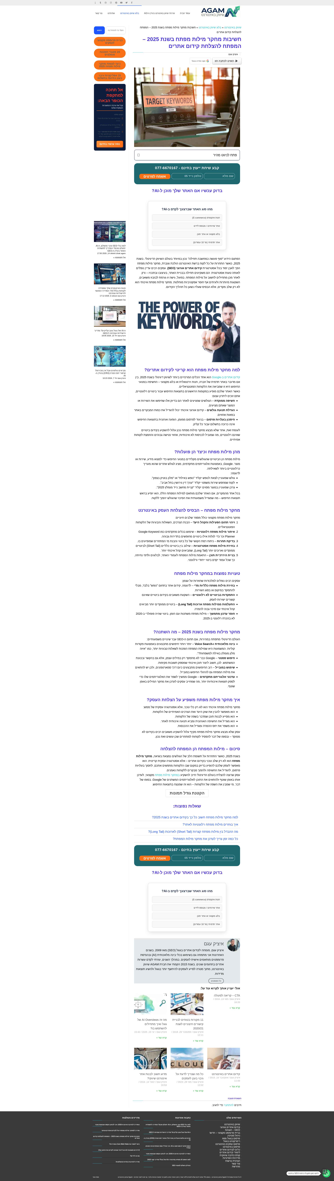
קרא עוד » (235, 1008)
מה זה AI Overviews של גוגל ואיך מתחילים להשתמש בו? (152, 1024)
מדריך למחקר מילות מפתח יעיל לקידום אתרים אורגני (121, 1130)
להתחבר (229, 1105)
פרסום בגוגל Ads (231, 1138)
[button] (138, 155)
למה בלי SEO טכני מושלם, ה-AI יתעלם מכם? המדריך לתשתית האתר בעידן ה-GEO (111, 248)
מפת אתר (96, 1177)
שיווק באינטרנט (232, 27)
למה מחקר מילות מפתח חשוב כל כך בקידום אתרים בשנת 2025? (195, 817)
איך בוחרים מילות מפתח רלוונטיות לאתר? (210, 824)
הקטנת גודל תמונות (187, 793)
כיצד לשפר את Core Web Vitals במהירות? (124, 1144)
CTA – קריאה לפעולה (227, 995)
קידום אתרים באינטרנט (226, 1074)
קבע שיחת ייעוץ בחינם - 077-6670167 (187, 168)
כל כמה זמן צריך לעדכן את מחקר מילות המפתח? (205, 839)
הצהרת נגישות (232, 1160)
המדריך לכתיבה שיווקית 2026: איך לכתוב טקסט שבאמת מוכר (168, 1154)
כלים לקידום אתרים (230, 1149)
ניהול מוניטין (234, 1135)
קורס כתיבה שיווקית (230, 1155)
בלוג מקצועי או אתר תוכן (208, 234)
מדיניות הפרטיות (231, 1158)
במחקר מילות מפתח (167, 775)
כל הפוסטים (216, 981)
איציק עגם (233, 54)
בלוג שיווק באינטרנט (210, 27)
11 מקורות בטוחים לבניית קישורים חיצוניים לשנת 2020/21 (187, 1024)
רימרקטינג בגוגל (231, 1141)
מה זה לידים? (135, 1156)
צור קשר (236, 1163)
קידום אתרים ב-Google (226, 377)
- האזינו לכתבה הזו (225, 61)
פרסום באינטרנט (231, 1146)
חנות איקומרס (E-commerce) (206, 217)
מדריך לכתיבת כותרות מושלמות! (128, 1162)
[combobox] (116, 30)
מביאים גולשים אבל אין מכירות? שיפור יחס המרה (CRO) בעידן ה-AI (110, 373)
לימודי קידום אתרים (230, 1152)
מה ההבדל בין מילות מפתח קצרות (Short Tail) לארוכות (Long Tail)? (193, 831)
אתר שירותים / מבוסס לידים (207, 226)
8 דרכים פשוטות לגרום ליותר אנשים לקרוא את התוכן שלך (119, 1150)
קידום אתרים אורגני (230, 1127)
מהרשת (236, 1166)
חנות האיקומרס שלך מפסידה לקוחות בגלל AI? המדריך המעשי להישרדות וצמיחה (110, 290)
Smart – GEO (232, 1130)
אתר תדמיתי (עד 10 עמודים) (206, 242)
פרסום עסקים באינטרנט (227, 1144)
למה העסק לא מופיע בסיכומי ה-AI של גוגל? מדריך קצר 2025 (168, 1159)
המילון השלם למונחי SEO (181, 1165)
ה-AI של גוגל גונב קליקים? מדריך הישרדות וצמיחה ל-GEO (169, 1132)
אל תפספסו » (119, 257)
